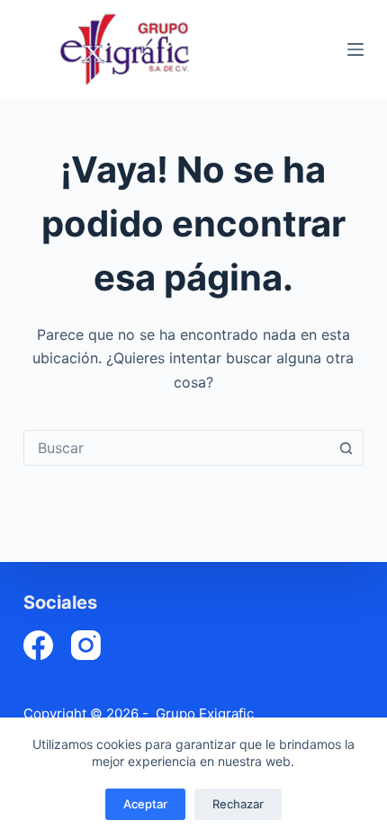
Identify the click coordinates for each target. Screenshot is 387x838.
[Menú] (355, 49)
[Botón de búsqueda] (345, 448)
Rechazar (238, 804)
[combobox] (176, 448)
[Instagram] (86, 645)
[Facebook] (38, 645)
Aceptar (145, 804)
